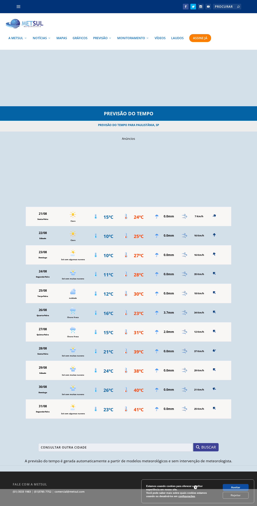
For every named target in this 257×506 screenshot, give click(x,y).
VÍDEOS (160, 38)
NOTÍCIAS (40, 38)
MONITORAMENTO (131, 38)
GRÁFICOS (80, 38)
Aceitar (235, 487)
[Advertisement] (128, 78)
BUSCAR (208, 447)
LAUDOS (177, 38)
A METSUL (15, 38)
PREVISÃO (100, 38)
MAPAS (61, 38)
